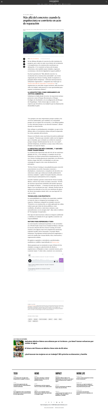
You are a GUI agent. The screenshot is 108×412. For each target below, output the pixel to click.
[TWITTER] (54, 402)
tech (16, 373)
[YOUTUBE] (56, 402)
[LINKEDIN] (59, 402)
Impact (31, 14)
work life (80, 373)
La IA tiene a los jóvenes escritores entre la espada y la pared (84, 393)
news (36, 373)
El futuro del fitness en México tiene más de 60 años (63, 387)
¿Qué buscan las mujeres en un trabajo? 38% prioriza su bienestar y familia (64, 394)
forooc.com (55, 242)
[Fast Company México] (54, 2)
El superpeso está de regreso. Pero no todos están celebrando (43, 386)
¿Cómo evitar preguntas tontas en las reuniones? (84, 378)
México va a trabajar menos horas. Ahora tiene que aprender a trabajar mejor (43, 393)
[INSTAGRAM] (48, 402)
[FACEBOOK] (51, 402)
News (55, 319)
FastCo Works (43, 319)
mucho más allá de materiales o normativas (41, 83)
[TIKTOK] (46, 402)
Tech (29, 321)
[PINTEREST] (62, 402)
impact (59, 373)
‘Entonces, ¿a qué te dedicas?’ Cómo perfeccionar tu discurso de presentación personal (84, 385)
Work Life (35, 321)
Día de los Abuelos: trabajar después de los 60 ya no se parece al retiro (41, 379)
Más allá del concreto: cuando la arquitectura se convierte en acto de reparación (42, 20)
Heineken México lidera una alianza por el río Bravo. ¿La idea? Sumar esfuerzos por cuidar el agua (64, 379)
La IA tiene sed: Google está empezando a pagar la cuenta (22, 378)
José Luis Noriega (34, 58)
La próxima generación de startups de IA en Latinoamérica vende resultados (22, 385)
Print (60, 319)
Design (35, 319)
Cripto (30, 319)
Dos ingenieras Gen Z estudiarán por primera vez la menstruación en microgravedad (22, 393)
